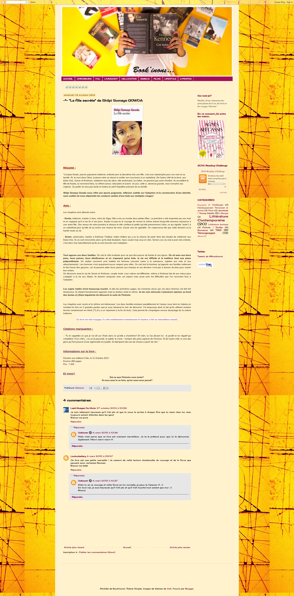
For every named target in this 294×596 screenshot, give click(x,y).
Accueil (127, 547)
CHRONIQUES (84, 79)
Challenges (217, 205)
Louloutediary (78, 456)
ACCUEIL (68, 79)
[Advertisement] (207, 318)
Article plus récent (74, 547)
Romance (203, 230)
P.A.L (98, 79)
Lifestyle (223, 213)
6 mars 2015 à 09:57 (100, 456)
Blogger (189, 588)
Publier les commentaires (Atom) (97, 552)
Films (211, 210)
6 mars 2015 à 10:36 (105, 432)
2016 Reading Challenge (213, 171)
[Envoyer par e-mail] (95, 388)
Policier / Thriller (212, 227)
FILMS (157, 79)
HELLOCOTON (129, 79)
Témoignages (206, 233)
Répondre (76, 421)
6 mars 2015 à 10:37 (105, 480)
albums (201, 236)
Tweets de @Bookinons (210, 256)
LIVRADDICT (111, 79)
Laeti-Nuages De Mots (83, 408)
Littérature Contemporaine (213, 218)
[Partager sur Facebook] (104, 388)
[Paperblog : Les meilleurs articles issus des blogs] (205, 266)
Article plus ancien (180, 547)
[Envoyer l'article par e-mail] (90, 388)
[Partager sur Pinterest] (107, 388)
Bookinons (212, 175)
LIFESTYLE (170, 79)
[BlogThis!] (98, 388)
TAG (218, 230)
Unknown (83, 432)
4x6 (169, 588)
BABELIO (145, 79)
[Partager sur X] (101, 388)
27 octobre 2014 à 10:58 (112, 408)
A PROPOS (186, 79)
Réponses (79, 427)
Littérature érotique (218, 224)
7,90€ (71, 364)
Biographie (202, 205)
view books (223, 192)
